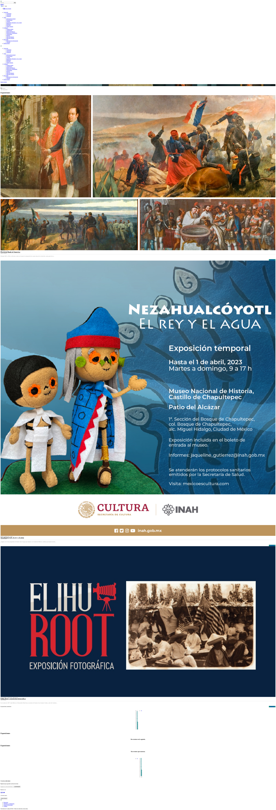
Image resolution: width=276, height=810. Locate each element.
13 (137, 726)
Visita (4, 17)
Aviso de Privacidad (8, 805)
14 (137, 727)
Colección (5, 12)
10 (137, 722)
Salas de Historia (10, 37)
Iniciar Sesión (8, 8)
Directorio (5, 802)
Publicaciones (6, 43)
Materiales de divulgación (12, 40)
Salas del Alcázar (10, 38)
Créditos (5, 806)
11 (137, 723)
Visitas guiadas (9, 26)
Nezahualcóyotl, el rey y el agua (12, 538)
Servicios (8, 25)
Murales (8, 35)
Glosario (8, 42)
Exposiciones (9, 20)
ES (2, 6)
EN (6, 6)
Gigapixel (8, 16)
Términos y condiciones (8, 803)
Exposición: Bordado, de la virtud (14, 22)
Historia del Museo (10, 31)
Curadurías (8, 13)
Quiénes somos (9, 29)
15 (137, 728)
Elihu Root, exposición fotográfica (13, 699)
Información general (10, 18)
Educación (5, 39)
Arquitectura (9, 30)
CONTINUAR (17, 786)
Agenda (8, 21)
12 (137, 725)
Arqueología (9, 34)
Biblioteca (8, 24)
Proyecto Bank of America (10, 252)
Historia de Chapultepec (11, 33)
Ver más (272, 259)
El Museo (5, 28)
